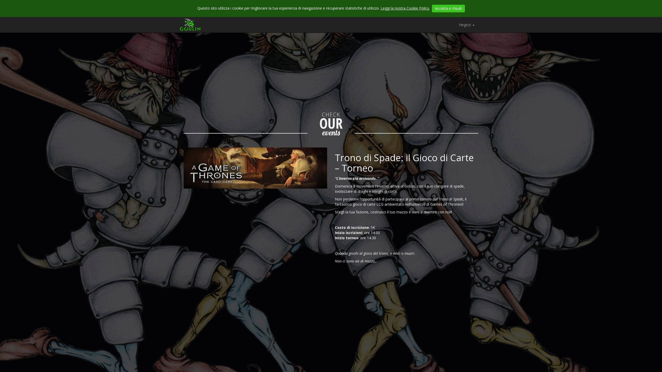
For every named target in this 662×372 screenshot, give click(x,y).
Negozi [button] (465, 24)
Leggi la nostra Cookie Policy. (405, 8)
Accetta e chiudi (448, 8)
